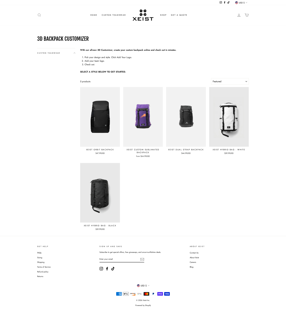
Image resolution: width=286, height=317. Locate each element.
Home (93, 15)
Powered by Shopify (143, 305)
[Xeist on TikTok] (113, 268)
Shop (163, 15)
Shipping (40, 262)
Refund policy (42, 271)
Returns (40, 276)
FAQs (39, 252)
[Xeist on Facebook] (107, 268)
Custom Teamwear (114, 15)
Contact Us (194, 252)
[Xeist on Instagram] (101, 268)
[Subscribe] (142, 259)
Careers (193, 262)
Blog (191, 267)
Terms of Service (44, 267)
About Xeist (194, 257)
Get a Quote (179, 15)
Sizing (39, 257)
